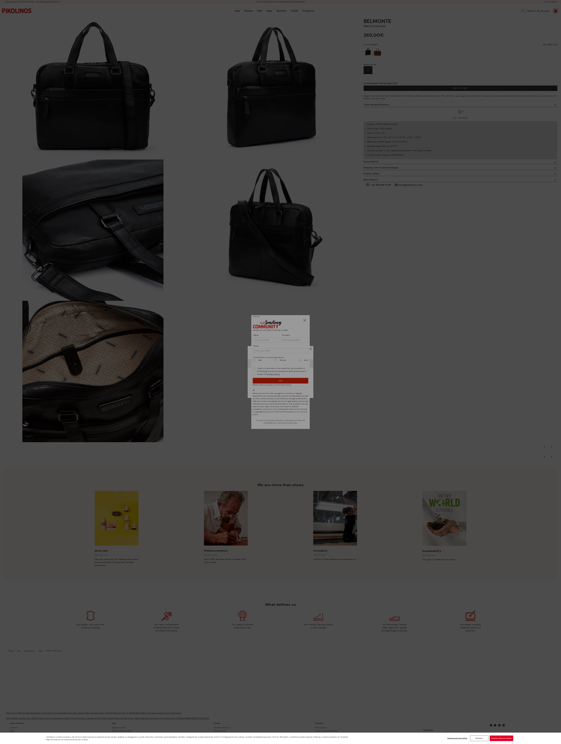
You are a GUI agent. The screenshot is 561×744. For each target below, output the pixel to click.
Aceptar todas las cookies (501, 738)
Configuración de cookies (457, 738)
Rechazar (479, 738)
